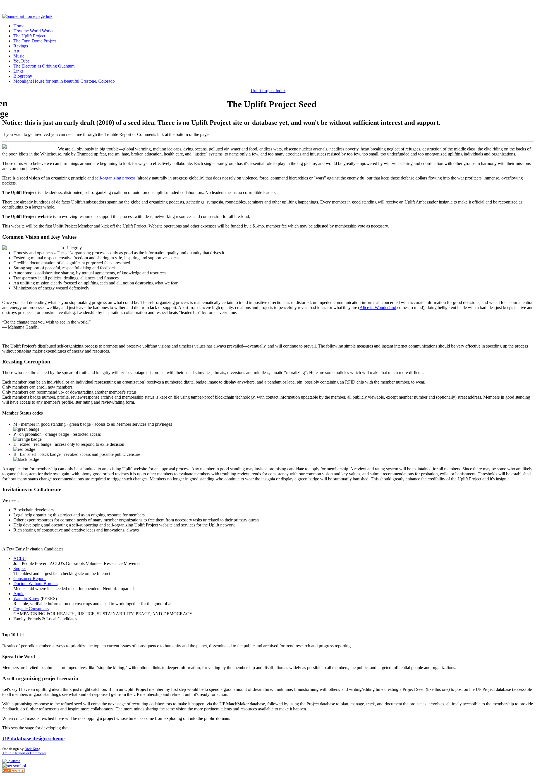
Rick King (32, 749)
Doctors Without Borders (35, 583)
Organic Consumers (31, 608)
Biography (22, 76)
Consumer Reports (29, 578)
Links (18, 71)
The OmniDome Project (34, 41)
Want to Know (26, 598)
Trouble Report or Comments (24, 753)
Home (18, 25)
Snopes (19, 568)
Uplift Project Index (268, 90)
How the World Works (33, 30)
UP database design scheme (33, 738)
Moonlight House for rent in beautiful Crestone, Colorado (64, 81)
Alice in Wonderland (378, 307)
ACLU (19, 558)
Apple (18, 593)
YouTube (21, 61)
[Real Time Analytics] (13, 771)
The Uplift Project (29, 35)
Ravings (20, 46)
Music (18, 56)
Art (16, 51)
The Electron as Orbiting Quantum (44, 66)
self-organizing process (115, 178)
